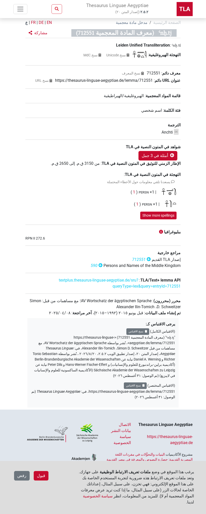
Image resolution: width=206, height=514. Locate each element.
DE (41, 22)
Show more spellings (158, 215)
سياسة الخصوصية (98, 496)
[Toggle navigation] (20, 9)
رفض (21, 475)
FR (33, 22)
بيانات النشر (121, 430)
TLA (184, 9)
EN (49, 22)
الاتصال (125, 424)
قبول (41, 475)
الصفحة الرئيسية (167, 22)
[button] (38, 33)
